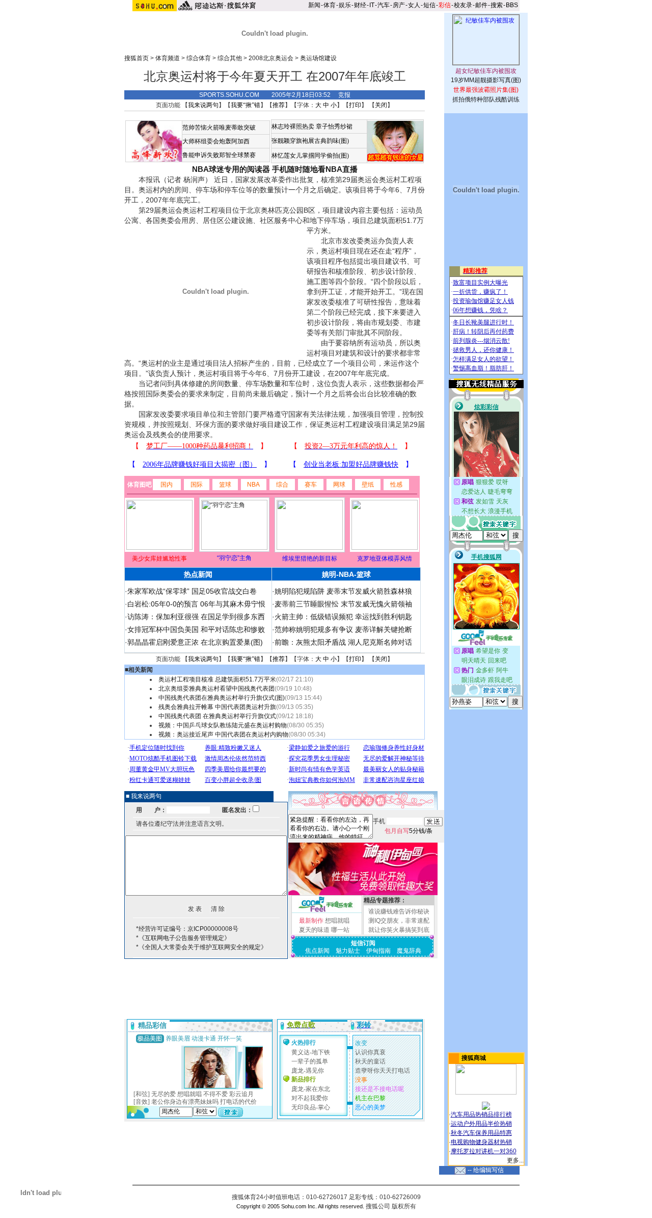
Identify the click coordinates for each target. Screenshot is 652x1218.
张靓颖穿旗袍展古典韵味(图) (310, 140)
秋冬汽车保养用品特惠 (481, 1132)
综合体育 (198, 58)
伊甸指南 (378, 950)
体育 (329, 5)
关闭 (381, 105)
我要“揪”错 (245, 105)
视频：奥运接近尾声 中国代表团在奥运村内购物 (223, 734)
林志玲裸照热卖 (292, 126)
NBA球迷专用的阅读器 (231, 169)
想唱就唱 (337, 920)
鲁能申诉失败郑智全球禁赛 (219, 155)
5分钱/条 (408, 830)
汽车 (383, 5)
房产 (399, 5)
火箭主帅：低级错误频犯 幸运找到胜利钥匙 (343, 617)
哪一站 (340, 929)
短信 (429, 5)
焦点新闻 (317, 950)
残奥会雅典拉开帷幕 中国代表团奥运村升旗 (217, 707)
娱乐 (345, 5)
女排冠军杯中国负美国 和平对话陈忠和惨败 (196, 629)
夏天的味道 (314, 929)
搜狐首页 (136, 58)
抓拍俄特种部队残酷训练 (486, 99)
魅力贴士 (348, 950)
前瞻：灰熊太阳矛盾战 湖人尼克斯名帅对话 (343, 642)
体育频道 (167, 58)
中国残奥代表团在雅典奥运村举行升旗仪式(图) (221, 697)
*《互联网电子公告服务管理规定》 (183, 938)
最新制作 (311, 920)
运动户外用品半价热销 (481, 1123)
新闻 (314, 5)
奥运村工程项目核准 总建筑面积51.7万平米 (217, 679)
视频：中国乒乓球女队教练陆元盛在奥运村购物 (222, 725)
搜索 (497, 5)
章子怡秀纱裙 (334, 126)
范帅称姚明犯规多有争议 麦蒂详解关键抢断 (343, 629)
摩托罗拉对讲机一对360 (484, 1151)
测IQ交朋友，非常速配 (398, 920)
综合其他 (230, 58)
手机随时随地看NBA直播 (315, 169)
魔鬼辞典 (409, 950)
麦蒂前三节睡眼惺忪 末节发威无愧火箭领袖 (343, 604)
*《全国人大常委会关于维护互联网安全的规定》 (201, 947)
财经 (360, 5)
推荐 (279, 105)
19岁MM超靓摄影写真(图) (486, 80)
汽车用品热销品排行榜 (481, 1114)
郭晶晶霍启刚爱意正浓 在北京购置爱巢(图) (195, 642)
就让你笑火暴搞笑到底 (398, 929)
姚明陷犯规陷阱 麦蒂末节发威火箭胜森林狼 (343, 591)
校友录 (463, 5)
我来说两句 (203, 105)
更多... (515, 1160)
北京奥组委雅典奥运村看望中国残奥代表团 (216, 688)
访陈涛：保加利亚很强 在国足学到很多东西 (196, 617)
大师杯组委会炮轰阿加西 (216, 141)
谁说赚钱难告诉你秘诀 (398, 911)
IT (371, 5)
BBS (512, 5)
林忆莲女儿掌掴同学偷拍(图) (310, 155)
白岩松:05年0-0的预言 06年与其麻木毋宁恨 (196, 604)
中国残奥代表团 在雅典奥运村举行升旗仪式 (217, 716)
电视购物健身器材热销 (481, 1142)
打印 (355, 105)
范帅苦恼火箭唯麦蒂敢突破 (219, 127)
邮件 (481, 5)
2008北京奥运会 (271, 58)
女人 (414, 5)
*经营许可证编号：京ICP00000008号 (187, 928)
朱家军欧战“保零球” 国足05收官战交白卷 (192, 591)
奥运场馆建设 (318, 58)
